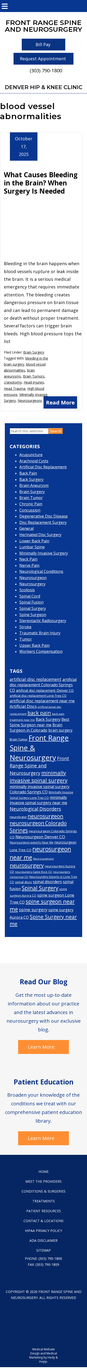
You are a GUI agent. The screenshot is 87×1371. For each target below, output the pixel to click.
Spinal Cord (29, 596)
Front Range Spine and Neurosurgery (39, 765)
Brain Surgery (33, 352)
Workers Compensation (41, 651)
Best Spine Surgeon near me (39, 722)
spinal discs (23, 882)
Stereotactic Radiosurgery (42, 620)
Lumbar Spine (32, 547)
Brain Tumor (31, 497)
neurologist (18, 817)
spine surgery (33, 909)
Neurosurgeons (30, 400)
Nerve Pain (29, 565)
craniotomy (13, 382)
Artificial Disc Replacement (43, 467)
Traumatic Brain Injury (39, 633)
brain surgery (60, 730)
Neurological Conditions (41, 571)
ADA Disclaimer (43, 1240)
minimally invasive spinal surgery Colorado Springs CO (39, 789)
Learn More (41, 1047)
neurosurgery (27, 865)
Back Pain (28, 473)
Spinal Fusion (31, 602)
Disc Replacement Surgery (43, 522)
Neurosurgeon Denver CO (40, 836)
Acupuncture (31, 454)
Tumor (25, 639)
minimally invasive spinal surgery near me (38, 800)
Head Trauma (14, 388)
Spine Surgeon (32, 614)
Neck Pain (28, 559)
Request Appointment (43, 58)
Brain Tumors (33, 376)
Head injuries (34, 382)
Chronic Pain (30, 504)
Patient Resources (43, 1211)
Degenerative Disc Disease (43, 516)
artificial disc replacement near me (42, 701)
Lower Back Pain (34, 541)
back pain (39, 712)
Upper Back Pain (34, 645)
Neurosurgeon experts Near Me (31, 842)
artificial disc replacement (35, 679)
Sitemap (43, 1250)
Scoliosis (27, 590)
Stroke (25, 627)
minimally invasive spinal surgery (38, 776)
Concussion (29, 510)
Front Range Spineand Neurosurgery (43, 26)
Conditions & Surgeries (43, 1191)
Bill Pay (43, 44)
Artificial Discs (23, 706)
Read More (60, 402)
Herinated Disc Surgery (40, 534)
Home (43, 1171)
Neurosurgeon (33, 577)
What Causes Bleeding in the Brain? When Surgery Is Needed (41, 182)
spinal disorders (47, 881)
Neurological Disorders (35, 809)
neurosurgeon (45, 816)
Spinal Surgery (32, 608)
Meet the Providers (43, 1181)
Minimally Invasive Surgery (43, 553)
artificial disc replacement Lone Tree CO (38, 696)
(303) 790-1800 (46, 70)
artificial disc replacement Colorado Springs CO (43, 685)
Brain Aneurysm (34, 485)
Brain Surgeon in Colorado (36, 727)
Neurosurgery (32, 584)
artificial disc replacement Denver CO (45, 690)
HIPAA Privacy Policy (43, 1230)
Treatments (43, 1201)
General (26, 528)
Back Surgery (31, 479)
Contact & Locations (43, 1220)
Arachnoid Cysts (33, 461)
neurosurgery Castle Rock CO (33, 872)
